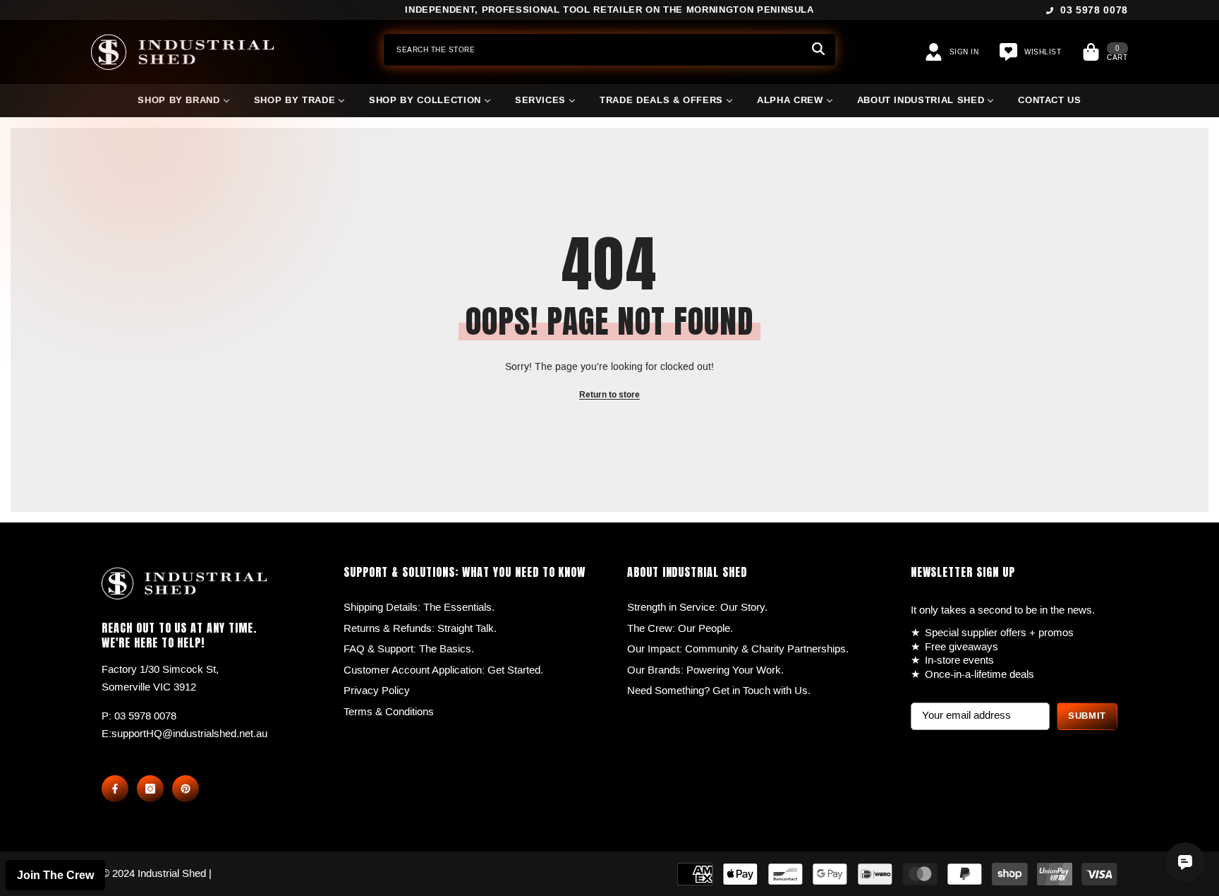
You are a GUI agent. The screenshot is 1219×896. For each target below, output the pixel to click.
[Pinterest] (185, 788)
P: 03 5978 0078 (139, 716)
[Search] (609, 50)
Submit (1087, 716)
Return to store (609, 395)
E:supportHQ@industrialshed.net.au (184, 734)
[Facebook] (115, 788)
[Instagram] (150, 788)
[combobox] (592, 50)
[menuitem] (183, 106)
